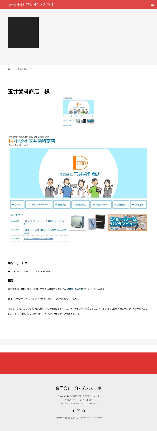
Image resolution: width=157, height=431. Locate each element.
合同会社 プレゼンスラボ (32, 4)
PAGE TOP (151, 414)
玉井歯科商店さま (74, 289)
